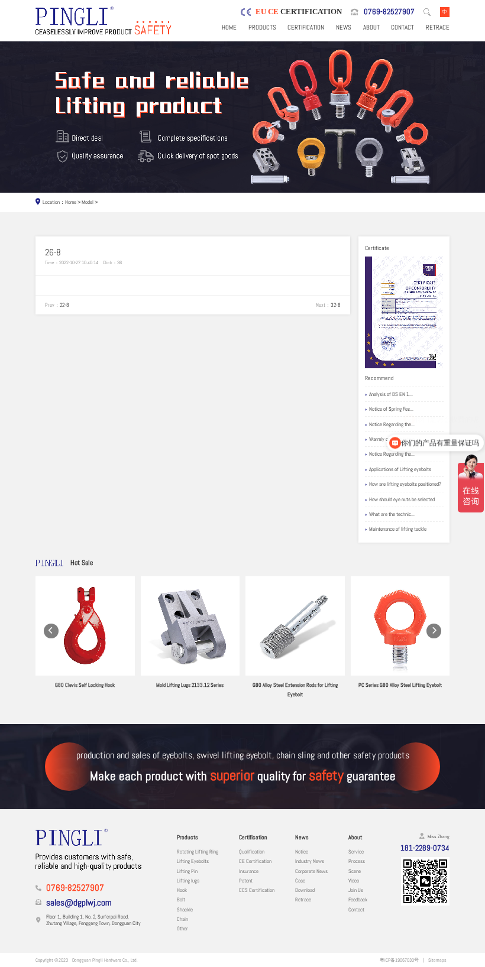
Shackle (185, 909)
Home (229, 27)
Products (262, 27)
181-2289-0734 (425, 848)
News (343, 27)
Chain (182, 919)
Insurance (248, 871)
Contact (402, 27)
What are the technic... (392, 514)
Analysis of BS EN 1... (391, 394)
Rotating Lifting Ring (197, 851)
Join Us (355, 890)
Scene (354, 871)
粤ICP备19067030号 (399, 960)
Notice (301, 851)
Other (182, 928)
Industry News (309, 861)
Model (87, 202)
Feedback (357, 899)
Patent (246, 880)
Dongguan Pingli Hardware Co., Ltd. (105, 960)
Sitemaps (437, 960)
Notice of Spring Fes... (391, 409)
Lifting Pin (187, 871)
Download (305, 890)
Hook (182, 890)
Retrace (438, 27)
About (371, 27)
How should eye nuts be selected (402, 499)
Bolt (181, 899)
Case (300, 880)
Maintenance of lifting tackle (397, 529)
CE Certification (255, 861)
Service (356, 851)
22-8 (64, 305)
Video (353, 880)
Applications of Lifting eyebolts (400, 469)
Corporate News (311, 871)
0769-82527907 (389, 12)
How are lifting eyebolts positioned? (405, 484)
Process (356, 861)
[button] (51, 631)
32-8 (336, 305)
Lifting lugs (188, 880)
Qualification (251, 851)
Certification (305, 27)
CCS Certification (256, 890)
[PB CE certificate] (404, 312)
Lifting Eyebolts (193, 861)
